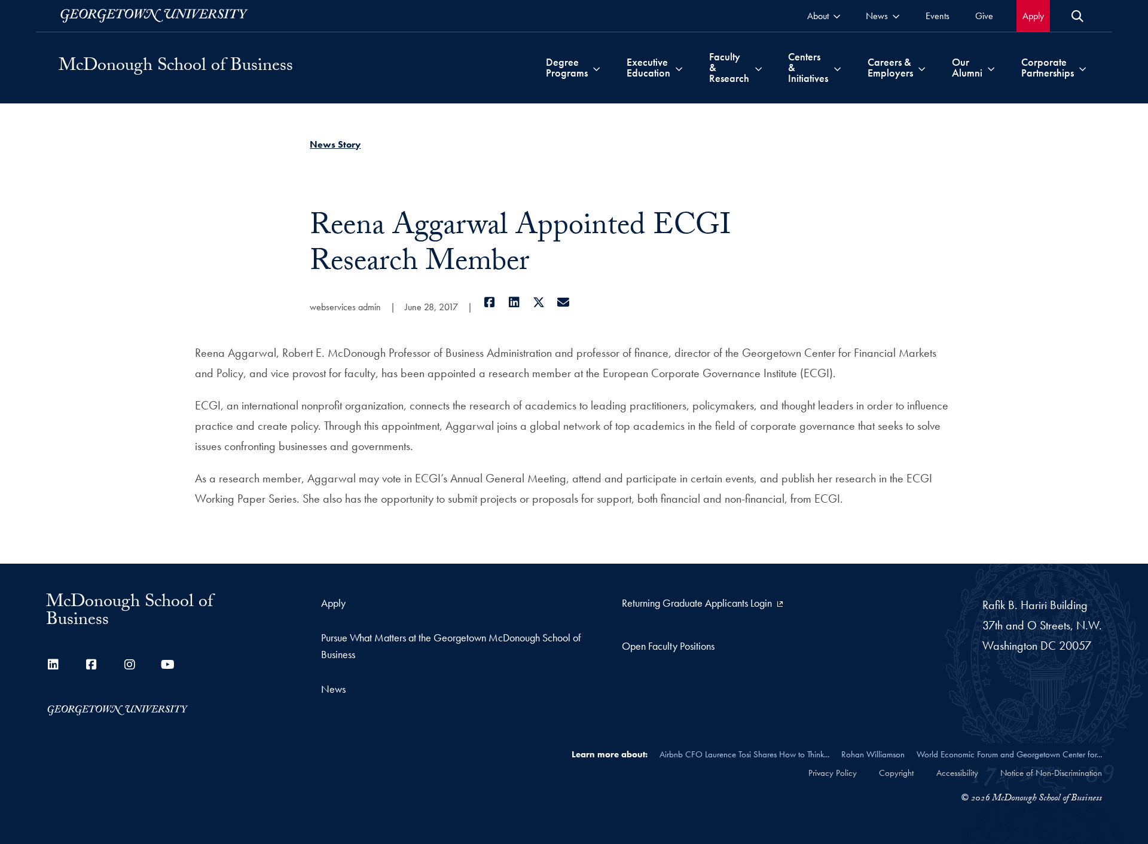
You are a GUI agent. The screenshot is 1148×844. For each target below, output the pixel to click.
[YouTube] (168, 664)
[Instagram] (130, 664)
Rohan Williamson (873, 754)
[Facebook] (489, 302)
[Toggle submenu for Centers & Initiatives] (837, 67)
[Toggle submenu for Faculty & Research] (758, 67)
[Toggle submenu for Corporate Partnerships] (1082, 67)
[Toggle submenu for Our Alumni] (991, 67)
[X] (538, 302)
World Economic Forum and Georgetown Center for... (1009, 754)
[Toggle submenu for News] (896, 16)
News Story (335, 144)
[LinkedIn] (513, 302)
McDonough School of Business (176, 68)
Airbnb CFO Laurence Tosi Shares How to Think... (744, 754)
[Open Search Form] (1077, 16)
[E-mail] (562, 302)
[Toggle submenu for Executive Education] (679, 67)
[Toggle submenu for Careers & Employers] (921, 67)
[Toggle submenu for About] (836, 16)
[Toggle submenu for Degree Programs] (596, 67)
